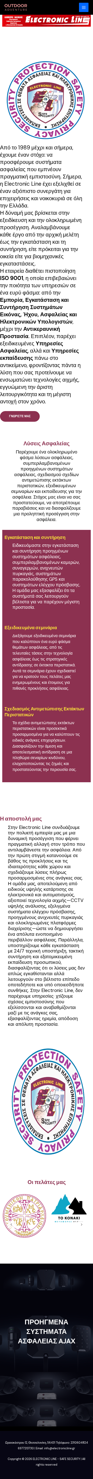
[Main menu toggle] (83, 7)
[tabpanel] (24, 1215)
